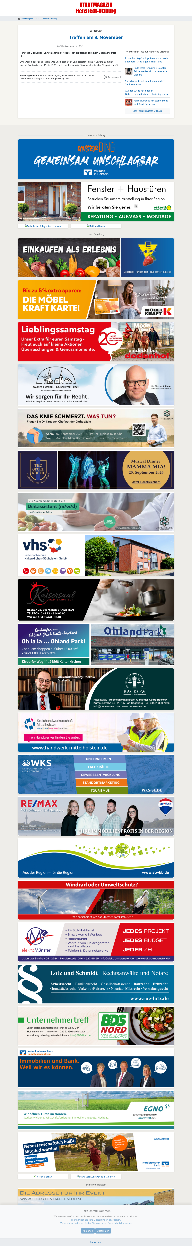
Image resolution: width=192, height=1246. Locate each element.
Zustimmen (103, 1230)
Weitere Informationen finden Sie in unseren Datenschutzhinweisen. (96, 1223)
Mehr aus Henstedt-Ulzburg (147, 110)
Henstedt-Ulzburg (49, 18)
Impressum (96, 1242)
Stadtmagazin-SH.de (30, 18)
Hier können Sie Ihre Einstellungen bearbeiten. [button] (96, 1219)
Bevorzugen (113, 77)
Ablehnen (88, 1230)
